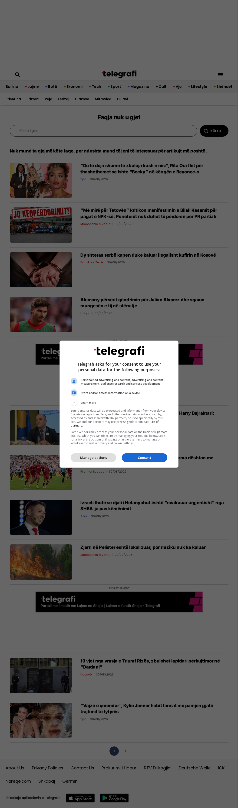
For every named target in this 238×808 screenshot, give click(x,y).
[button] (119, 403)
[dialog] (119, 404)
